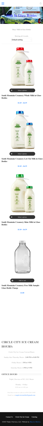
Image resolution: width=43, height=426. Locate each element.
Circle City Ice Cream (22, 417)
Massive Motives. (35, 422)
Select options (22, 90)
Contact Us (9, 417)
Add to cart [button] (22, 280)
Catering (34, 417)
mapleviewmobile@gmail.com (25, 395)
